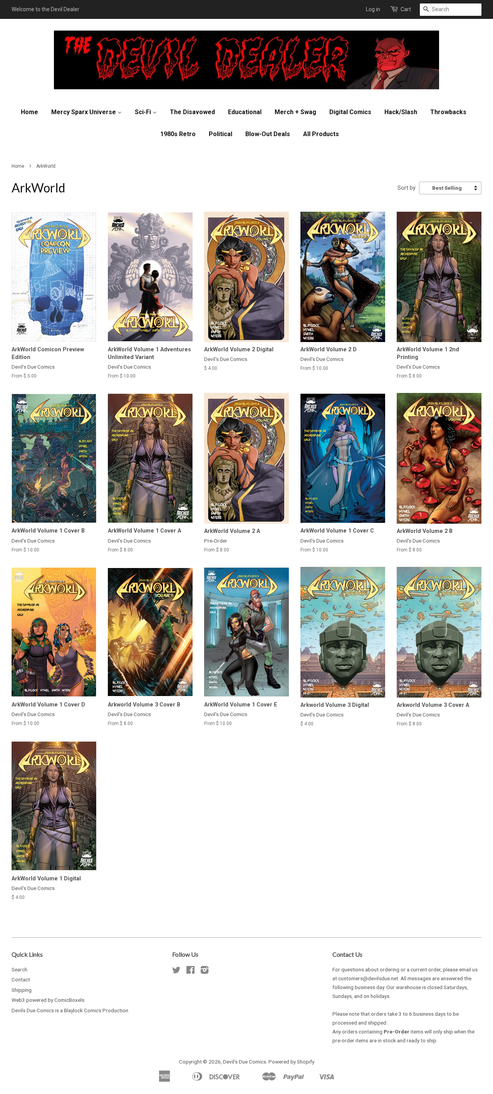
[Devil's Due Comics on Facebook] (190, 971)
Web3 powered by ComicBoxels (48, 1000)
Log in (373, 9)
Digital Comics (350, 112)
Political (220, 134)
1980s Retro (178, 134)
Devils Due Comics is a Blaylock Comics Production (70, 1010)
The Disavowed (192, 112)
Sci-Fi (144, 112)
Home (29, 112)
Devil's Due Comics (244, 1062)
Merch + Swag (295, 112)
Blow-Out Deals (267, 134)
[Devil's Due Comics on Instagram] (204, 971)
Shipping (22, 990)
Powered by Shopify (291, 1062)
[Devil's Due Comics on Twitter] (176, 971)
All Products (321, 134)
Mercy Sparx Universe (84, 112)
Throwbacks (448, 112)
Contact (21, 979)
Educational (245, 112)
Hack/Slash (400, 112)
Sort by (406, 188)
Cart (406, 9)
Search (19, 969)
